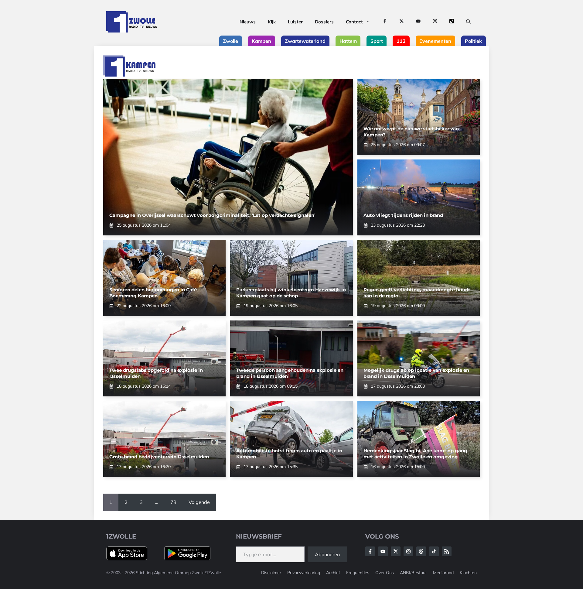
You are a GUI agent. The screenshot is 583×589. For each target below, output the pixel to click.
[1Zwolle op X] (401, 22)
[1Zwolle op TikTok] (451, 22)
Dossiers (324, 22)
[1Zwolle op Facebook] (385, 22)
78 (173, 502)
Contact (354, 22)
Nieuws (248, 22)
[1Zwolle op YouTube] (418, 22)
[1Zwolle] (131, 22)
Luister (295, 22)
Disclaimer (271, 572)
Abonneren (327, 554)
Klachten (468, 572)
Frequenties (357, 572)
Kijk (272, 22)
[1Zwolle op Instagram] (435, 22)
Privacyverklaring (303, 572)
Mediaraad (443, 572)
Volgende (199, 502)
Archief (333, 572)
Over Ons (384, 572)
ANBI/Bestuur (413, 572)
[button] (468, 22)
